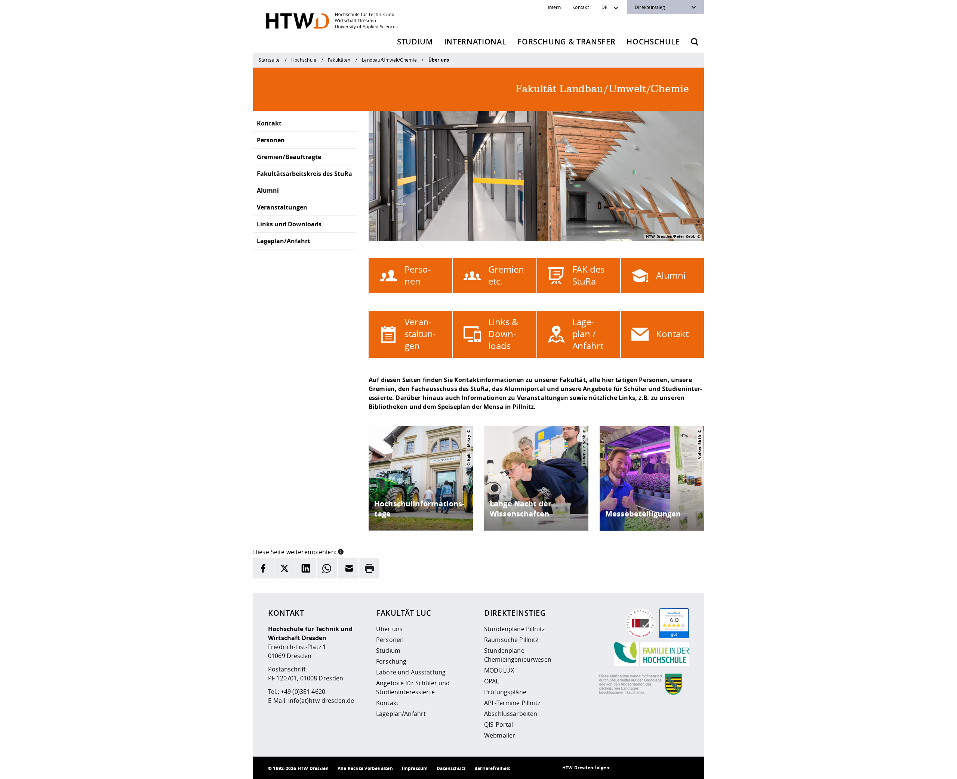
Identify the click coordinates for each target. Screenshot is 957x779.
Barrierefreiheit (492, 768)
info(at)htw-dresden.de (321, 700)
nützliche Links (612, 398)
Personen (271, 140)
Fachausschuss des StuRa (450, 389)
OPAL (491, 681)
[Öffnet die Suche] (694, 41)
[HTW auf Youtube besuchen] (681, 767)
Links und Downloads (289, 224)
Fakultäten (339, 60)
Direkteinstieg (650, 7)
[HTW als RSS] (621, 767)
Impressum (415, 768)
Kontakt (580, 7)
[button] (341, 551)
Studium (415, 42)
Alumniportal (524, 389)
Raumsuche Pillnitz (511, 640)
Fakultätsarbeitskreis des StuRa (304, 174)
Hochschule (653, 42)
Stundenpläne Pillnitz (514, 629)
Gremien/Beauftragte (289, 157)
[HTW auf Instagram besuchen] (636, 767)
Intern (554, 7)
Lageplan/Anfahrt (283, 241)
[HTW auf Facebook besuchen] (666, 767)
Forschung (391, 661)
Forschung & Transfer (566, 42)
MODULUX (499, 670)
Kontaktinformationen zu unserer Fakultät (520, 380)
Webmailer (499, 735)
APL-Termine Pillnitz (512, 703)
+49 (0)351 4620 (303, 692)
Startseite (269, 60)
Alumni (268, 190)
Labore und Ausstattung (411, 672)
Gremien (382, 389)
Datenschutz (451, 768)
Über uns (389, 629)
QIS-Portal (498, 724)
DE (604, 7)
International (475, 42)
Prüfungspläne (505, 692)
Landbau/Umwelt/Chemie (389, 60)
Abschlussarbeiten (510, 714)
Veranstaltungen (282, 207)
